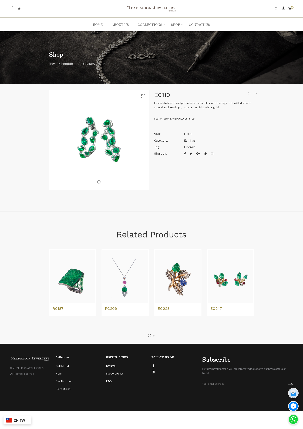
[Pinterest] (205, 153)
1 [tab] (149, 335)
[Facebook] (185, 153)
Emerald (189, 147)
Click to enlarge (143, 96)
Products (69, 64)
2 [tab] (153, 335)
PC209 (111, 308)
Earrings (88, 64)
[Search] (276, 9)
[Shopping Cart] (289, 9)
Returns (111, 365)
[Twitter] (191, 153)
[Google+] (198, 153)
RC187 (57, 308)
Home (53, 64)
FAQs (109, 381)
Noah (59, 373)
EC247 (216, 308)
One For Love (64, 381)
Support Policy (114, 373)
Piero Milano (63, 389)
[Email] (212, 153)
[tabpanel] (72, 282)
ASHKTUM (62, 365)
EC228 (164, 308)
